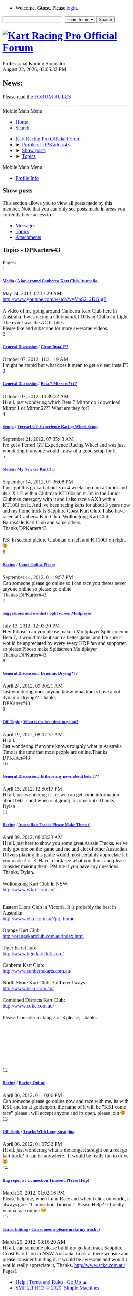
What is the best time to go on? (50, 721)
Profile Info (27, 178)
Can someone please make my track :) (65, 1229)
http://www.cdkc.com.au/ (28, 1006)
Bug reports (13, 1180)
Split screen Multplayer (70, 613)
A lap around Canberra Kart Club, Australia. (57, 280)
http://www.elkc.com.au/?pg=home (38, 918)
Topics (22, 231)
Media (8, 280)
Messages (25, 225)
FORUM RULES (52, 96)
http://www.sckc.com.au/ (99, 1265)
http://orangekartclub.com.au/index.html (43, 936)
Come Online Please (37, 564)
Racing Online (32, 1082)
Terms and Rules (46, 1282)
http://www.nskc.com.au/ (28, 988)
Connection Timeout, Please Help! (58, 1180)
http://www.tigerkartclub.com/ (33, 953)
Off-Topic (11, 721)
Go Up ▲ (77, 1282)
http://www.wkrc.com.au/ (29, 889)
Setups (8, 426)
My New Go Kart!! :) (36, 469)
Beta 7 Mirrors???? (59, 383)
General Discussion (20, 346)
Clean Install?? (54, 346)
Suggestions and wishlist (24, 613)
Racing (9, 564)
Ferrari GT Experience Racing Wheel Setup (57, 426)
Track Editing (15, 1229)
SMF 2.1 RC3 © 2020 (38, 1288)
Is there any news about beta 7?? (70, 776)
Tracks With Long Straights (48, 1131)
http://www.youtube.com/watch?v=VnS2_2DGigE (55, 299)
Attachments (28, 237)
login (71, 8)
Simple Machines (81, 1288)
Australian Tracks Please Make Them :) (54, 824)
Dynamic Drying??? (59, 673)
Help (20, 1282)
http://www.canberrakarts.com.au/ (37, 971)
